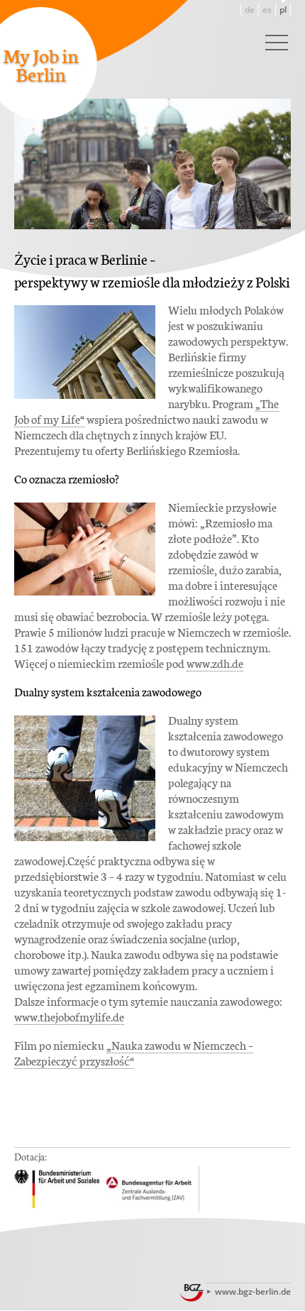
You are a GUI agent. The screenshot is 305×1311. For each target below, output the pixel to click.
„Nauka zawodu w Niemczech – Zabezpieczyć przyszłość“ (133, 1052)
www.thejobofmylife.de (69, 1016)
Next (280, 110)
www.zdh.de (215, 662)
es (267, 10)
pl (283, 10)
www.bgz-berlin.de (253, 1291)
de (250, 10)
